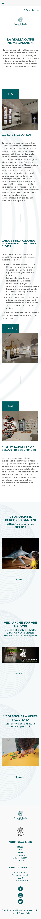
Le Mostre (20, 855)
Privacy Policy (25, 913)
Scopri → (20, 580)
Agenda (30, 10)
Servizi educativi (20, 858)
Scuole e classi (20, 872)
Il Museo (20, 847)
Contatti (20, 861)
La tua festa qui (20, 881)
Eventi (20, 878)
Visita (20, 852)
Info (20, 850)
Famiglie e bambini (20, 875)
